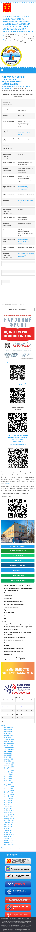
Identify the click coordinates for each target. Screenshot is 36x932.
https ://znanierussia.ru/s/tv (17, 444)
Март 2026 (8, 737)
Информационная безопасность (14, 601)
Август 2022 (8, 823)
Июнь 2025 (8, 755)
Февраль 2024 (9, 787)
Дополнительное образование (14, 648)
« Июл (3, 725)
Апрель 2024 (8, 783)
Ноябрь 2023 (8, 793)
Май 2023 (7, 805)
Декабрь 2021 (8, 838)
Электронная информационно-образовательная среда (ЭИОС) (14, 658)
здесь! (8, 483)
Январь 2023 (8, 813)
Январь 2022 (8, 836)
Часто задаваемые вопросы (13, 651)
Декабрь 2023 (9, 791)
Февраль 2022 (9, 834)
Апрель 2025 (8, 759)
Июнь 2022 (8, 827)
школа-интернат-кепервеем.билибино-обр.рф (24, 132)
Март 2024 (8, 785)
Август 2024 (8, 775)
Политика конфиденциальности (11, 848)
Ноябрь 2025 (8, 745)
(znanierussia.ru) (18, 441)
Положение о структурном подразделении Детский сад (25, 202)
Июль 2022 (8, 825)
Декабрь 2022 (9, 815)
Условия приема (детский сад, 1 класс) (17, 585)
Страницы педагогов (11, 607)
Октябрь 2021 (8, 842)
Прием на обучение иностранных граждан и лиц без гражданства (18, 589)
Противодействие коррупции (14, 604)
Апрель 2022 (8, 830)
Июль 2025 (8, 753)
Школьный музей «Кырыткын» (14, 637)
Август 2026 (8, 727)
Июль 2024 (8, 777)
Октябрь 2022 (9, 819)
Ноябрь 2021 (8, 840)
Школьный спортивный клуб (13, 640)
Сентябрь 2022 (9, 821)
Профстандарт (9, 612)
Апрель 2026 (8, 735)
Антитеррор (8, 598)
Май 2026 (7, 733)
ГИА (5, 615)
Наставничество (9, 593)
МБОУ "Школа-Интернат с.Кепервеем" (14, 855)
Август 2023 (8, 799)
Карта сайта (8, 654)
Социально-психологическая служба (16, 643)
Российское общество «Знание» (18, 435)
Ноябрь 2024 (8, 769)
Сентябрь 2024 (9, 773)
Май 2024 (7, 781)
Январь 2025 (8, 765)
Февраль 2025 (9, 763)
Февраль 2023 (9, 811)
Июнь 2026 (8, 731)
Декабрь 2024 (9, 767)
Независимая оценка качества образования (18, 627)
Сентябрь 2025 (9, 749)
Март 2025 (8, 761)
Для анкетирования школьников (17, 362)
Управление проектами (12, 610)
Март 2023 (8, 809)
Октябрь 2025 (9, 747)
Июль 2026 (8, 729)
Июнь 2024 (8, 779)
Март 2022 (8, 832)
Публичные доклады (11, 629)
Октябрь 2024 (9, 771)
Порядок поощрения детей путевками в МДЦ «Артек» (17, 633)
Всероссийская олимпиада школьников (17, 624)
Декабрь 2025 (9, 743)
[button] (2, 70)
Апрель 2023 (8, 807)
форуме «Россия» (17, 439)
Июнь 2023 (8, 803)
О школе (7, 645)
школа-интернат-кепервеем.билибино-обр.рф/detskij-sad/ (24, 188)
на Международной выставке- (17, 437)
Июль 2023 (8, 801)
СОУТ (6, 618)
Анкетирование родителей (17, 384)
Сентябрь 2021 (9, 844)
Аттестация (8, 596)
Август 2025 (8, 751)
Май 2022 (7, 828)
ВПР (5, 621)
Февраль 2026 (9, 739)
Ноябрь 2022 (8, 817)
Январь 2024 (8, 789)
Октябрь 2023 (9, 795)
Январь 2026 (8, 741)
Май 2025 (7, 757)
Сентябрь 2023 (9, 797)
